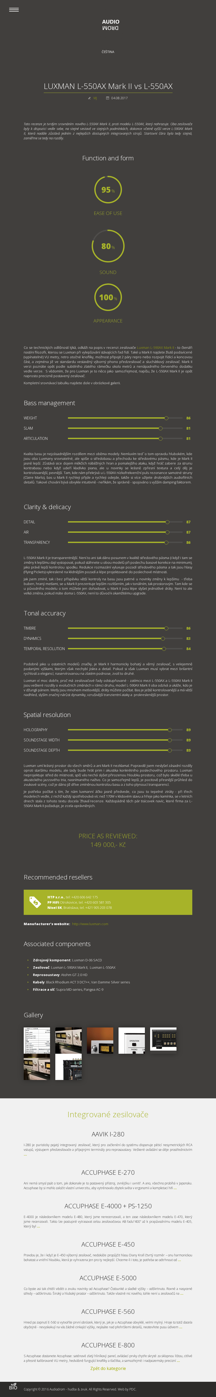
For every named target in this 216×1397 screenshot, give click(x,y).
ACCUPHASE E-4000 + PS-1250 (108, 1205)
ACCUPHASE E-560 (108, 1311)
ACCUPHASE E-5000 (108, 1277)
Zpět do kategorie (108, 1368)
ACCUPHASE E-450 (108, 1244)
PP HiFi (53, 902)
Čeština (108, 52)
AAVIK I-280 (108, 1134)
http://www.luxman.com (90, 923)
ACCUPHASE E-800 (108, 1345)
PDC (132, 1389)
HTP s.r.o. (55, 897)
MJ (95, 98)
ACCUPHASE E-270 (108, 1172)
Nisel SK (54, 907)
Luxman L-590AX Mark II (155, 347)
